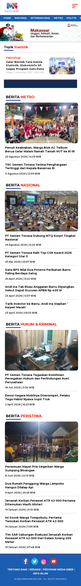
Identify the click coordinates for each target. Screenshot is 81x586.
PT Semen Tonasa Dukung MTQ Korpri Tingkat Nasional (40, 237)
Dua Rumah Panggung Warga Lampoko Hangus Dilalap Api (34, 485)
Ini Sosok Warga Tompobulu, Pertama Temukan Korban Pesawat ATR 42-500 (34, 519)
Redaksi (35, 569)
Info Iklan (40, 573)
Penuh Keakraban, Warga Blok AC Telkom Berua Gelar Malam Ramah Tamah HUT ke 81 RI (40, 149)
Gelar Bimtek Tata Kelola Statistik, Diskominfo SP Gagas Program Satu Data (25, 65)
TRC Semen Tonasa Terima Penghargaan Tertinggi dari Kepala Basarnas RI (36, 166)
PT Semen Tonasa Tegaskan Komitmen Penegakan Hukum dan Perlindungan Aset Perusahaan (37, 378)
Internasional (40, 18)
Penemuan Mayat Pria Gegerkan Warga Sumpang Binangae (34, 468)
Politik (71, 18)
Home (7, 18)
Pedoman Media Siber (58, 569)
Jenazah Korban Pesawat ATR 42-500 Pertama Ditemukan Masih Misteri (40, 502)
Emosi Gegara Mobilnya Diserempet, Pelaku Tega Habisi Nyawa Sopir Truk (37, 397)
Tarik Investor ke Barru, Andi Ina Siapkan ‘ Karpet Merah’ (36, 305)
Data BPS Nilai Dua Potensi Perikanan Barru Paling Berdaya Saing (38, 271)
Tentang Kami (17, 569)
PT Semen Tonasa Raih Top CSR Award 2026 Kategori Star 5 (38, 254)
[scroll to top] (75, 580)
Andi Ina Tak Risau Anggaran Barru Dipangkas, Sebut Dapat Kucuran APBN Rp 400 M (40, 288)
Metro (58, 18)
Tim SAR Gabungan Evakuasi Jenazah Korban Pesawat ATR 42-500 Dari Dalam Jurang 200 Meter (39, 538)
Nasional (21, 18)
